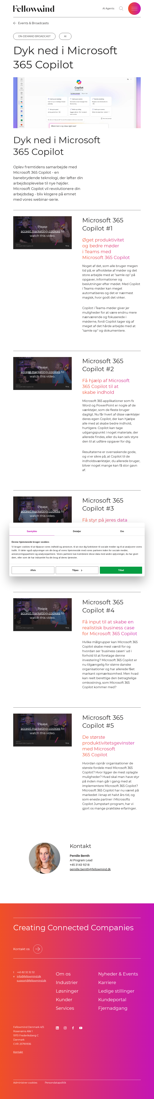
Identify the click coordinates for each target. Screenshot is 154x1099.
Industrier (67, 982)
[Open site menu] (134, 8)
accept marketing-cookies (40, 231)
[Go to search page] (121, 8)
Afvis (33, 570)
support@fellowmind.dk (31, 980)
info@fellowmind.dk (29, 976)
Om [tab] (122, 531)
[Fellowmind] (34, 8)
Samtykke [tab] (32, 531)
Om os (63, 974)
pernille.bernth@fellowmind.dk (90, 869)
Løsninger (67, 991)
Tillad (121, 570)
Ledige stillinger (116, 991)
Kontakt (18, 1052)
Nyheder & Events (118, 974)
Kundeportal (112, 999)
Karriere (107, 982)
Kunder (64, 999)
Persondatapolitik (55, 1082)
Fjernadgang (113, 1008)
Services (65, 1008)
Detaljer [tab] (77, 531)
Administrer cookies (25, 1082)
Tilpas (75, 570)
